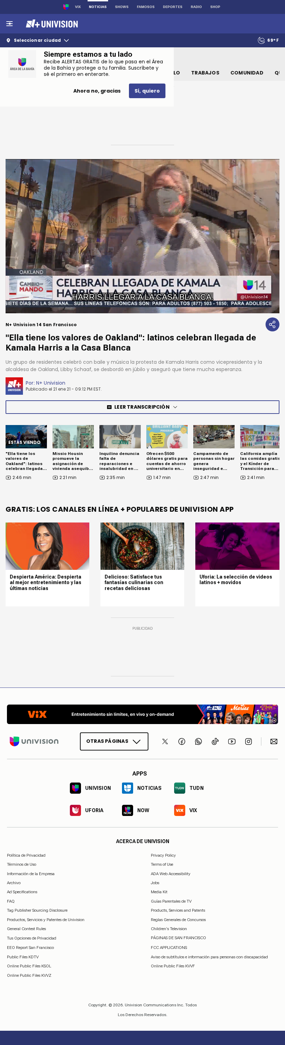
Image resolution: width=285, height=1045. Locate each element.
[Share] (272, 324)
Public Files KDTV (23, 956)
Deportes (172, 7)
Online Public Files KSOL (29, 966)
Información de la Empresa (31, 873)
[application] (142, 236)
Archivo (14, 882)
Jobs (155, 882)
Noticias (98, 7)
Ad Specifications (22, 891)
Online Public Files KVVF (173, 966)
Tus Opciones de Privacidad (31, 938)
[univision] (51, 23)
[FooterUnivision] (34, 741)
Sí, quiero (147, 90)
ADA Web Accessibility (170, 873)
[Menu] (9, 23)
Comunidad (246, 72)
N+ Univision (51, 383)
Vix (78, 7)
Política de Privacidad (26, 855)
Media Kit (159, 891)
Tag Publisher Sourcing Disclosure (37, 910)
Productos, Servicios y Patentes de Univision (45, 919)
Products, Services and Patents (178, 910)
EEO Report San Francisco (30, 947)
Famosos (146, 7)
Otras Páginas (107, 741)
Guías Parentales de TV (171, 901)
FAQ (11, 901)
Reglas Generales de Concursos (178, 919)
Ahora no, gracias (97, 90)
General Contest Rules (26, 928)
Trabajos (205, 72)
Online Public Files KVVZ (29, 975)
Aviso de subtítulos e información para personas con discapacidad (209, 956)
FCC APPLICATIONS (169, 947)
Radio (196, 7)
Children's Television (169, 928)
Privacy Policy (163, 855)
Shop (215, 7)
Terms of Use (162, 864)
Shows (122, 7)
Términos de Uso (21, 864)
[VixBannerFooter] (142, 714)
